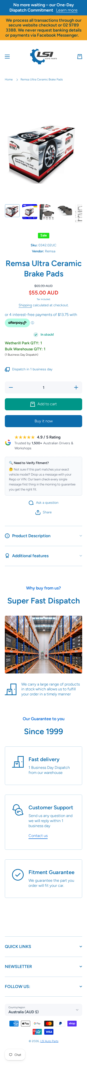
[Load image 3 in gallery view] (47, 212)
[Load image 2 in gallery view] (29, 211)
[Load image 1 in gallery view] (12, 210)
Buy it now (44, 421)
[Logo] (43, 56)
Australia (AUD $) (23, 1012)
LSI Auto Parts (49, 1041)
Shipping (25, 305)
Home (9, 79)
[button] (79, 56)
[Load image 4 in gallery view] (64, 210)
